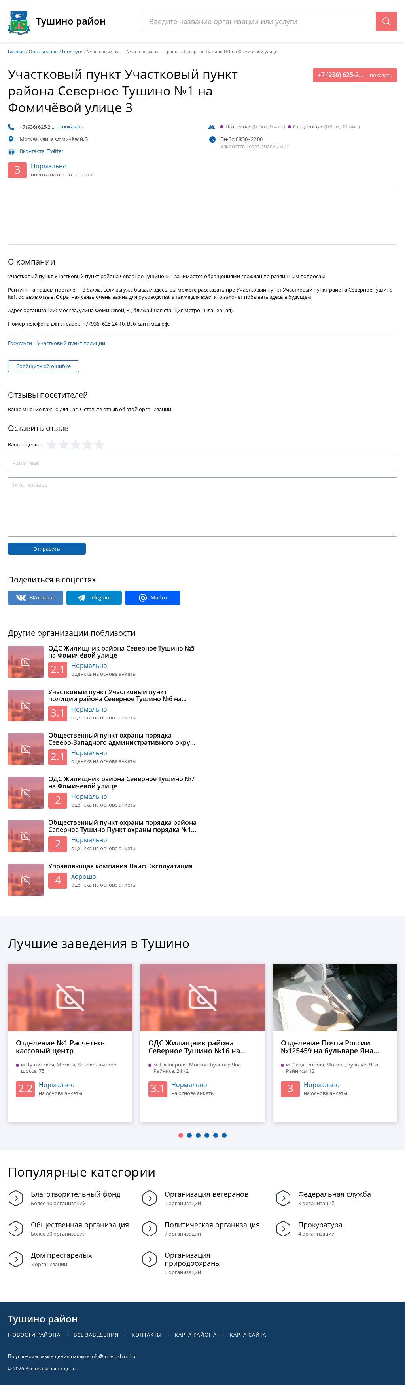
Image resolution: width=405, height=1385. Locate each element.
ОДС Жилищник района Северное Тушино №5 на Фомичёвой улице (121, 652)
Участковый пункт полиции (71, 343)
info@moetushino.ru (113, 1356)
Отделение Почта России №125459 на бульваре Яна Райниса (327, 1047)
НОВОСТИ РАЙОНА (34, 1335)
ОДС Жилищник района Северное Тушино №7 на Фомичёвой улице (121, 783)
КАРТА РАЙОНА (196, 1335)
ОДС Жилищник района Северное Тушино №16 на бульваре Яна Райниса (194, 1047)
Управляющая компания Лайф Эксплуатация (120, 866)
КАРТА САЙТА (248, 1335)
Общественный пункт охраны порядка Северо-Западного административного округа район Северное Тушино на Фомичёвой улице (122, 739)
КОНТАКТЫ (147, 1335)
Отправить (46, 549)
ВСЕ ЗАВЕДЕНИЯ (96, 1335)
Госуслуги (20, 343)
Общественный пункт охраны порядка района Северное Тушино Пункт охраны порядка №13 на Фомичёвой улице (122, 826)
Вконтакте (32, 151)
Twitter (55, 151)
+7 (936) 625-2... (355, 75)
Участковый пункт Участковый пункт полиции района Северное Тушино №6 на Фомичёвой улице (115, 696)
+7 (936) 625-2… (51, 127)
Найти (386, 21)
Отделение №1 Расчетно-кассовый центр (60, 1047)
